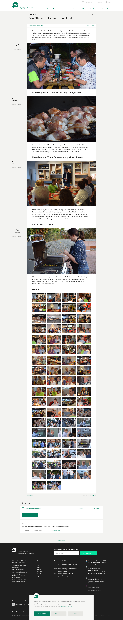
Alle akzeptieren (42, 613)
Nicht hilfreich (38, 530)
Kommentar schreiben (30, 515)
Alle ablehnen (58, 613)
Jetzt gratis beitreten (88, 553)
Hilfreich (26, 530)
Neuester (81, 508)
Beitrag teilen (30, 495)
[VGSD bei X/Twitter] (19, 612)
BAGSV (24, 580)
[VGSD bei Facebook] (12, 612)
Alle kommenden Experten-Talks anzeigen (63, 579)
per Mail (48, 214)
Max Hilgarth (92, 495)
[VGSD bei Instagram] (16, 612)
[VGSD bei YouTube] (23, 612)
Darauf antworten (55, 530)
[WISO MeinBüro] (18, 605)
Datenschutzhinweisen (66, 606)
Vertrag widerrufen (17, 586)
